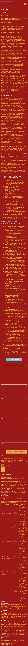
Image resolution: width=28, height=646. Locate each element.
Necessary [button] (4, 494)
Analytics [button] (3, 619)
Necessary (5, 495)
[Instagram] (12, 381)
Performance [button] (4, 610)
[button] (25, 4)
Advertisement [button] (5, 627)
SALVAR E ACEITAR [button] (6, 644)
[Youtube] (7, 381)
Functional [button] (3, 601)
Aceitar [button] (3, 464)
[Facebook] (3, 381)
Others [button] (2, 637)
